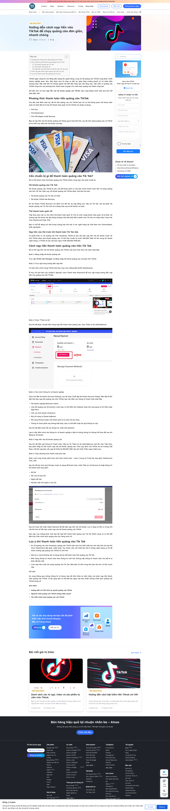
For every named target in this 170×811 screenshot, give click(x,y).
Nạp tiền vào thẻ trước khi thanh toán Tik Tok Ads (51, 69)
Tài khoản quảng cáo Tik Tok (44, 64)
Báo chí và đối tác (109, 12)
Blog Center (33, 12)
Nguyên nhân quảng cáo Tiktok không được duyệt (51, 594)
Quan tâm (129, 88)
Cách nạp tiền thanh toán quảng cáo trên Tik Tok (47, 71)
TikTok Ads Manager (44, 259)
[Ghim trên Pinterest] (53, 40)
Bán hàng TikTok (84, 12)
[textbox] (126, 121)
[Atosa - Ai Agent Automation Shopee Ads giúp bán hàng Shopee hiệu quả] (33, 6)
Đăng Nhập (89, 6)
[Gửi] (117, 56)
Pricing (80, 6)
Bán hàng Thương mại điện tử (66, 12)
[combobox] (128, 121)
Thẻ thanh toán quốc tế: (42, 67)
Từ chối (150, 807)
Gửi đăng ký (128, 151)
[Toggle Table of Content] (65, 57)
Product (44, 6)
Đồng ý (162, 807)
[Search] (140, 12)
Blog (52, 6)
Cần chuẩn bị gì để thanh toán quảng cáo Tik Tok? (48, 62)
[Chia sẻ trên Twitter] (51, 40)
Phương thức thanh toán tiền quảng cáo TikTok (46, 60)
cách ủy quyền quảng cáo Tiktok (59, 590)
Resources (70, 6)
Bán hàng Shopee (48, 12)
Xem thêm (135, 653)
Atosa (91, 91)
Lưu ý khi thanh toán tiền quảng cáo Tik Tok (46, 74)
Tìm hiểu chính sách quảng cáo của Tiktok (47, 597)
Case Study (120, 12)
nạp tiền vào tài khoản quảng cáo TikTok (63, 91)
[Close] (168, 800)
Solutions (60, 6)
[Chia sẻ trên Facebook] (48, 40)
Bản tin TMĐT (96, 12)
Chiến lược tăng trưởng (134, 12)
